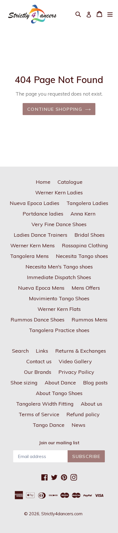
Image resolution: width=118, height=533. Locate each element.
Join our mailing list (59, 442)
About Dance (60, 382)
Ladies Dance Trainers (40, 235)
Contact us (39, 361)
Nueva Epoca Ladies (34, 203)
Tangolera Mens (29, 256)
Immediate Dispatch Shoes (59, 277)
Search (20, 351)
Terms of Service (39, 414)
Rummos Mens (89, 319)
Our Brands (37, 372)
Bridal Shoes (89, 235)
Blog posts (95, 382)
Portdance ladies (43, 213)
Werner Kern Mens (32, 245)
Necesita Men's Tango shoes (59, 266)
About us (91, 403)
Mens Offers (86, 288)
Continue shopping (54, 109)
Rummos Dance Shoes (37, 319)
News (78, 425)
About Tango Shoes (59, 393)
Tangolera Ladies (87, 203)
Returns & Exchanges (80, 351)
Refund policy (83, 414)
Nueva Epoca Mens (41, 288)
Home (43, 182)
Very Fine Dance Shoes (59, 224)
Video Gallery (75, 361)
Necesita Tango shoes (82, 256)
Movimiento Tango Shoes (59, 298)
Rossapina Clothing (85, 245)
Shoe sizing (24, 382)
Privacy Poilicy (76, 372)
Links (42, 351)
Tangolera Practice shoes (59, 330)
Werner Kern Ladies (59, 192)
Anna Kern (82, 213)
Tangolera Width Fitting (45, 403)
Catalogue (70, 182)
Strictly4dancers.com (61, 513)
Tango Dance (48, 425)
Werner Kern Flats (59, 309)
